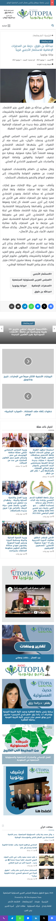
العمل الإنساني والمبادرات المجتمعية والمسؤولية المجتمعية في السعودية (28, 758)
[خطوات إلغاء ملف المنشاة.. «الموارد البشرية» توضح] (28, 396)
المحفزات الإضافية (41, 286)
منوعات (37, 901)
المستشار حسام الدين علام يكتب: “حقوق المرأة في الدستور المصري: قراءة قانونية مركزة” (20, 873)
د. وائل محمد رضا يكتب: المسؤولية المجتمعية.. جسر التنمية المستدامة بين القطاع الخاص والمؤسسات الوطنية (31, 836)
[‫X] (44, 306)
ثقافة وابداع (46, 906)
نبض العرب (28, 910)
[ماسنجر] (38, 306)
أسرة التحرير (9, 906)
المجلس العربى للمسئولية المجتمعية (31, 280)
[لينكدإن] (36, 918)
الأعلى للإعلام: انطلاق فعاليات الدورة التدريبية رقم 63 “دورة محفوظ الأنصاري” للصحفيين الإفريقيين (43, 543)
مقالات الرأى (20, 906)
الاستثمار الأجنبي (42, 274)
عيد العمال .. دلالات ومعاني (28, 658)
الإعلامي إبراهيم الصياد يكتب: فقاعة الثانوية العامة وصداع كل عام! (19, 846)
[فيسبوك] (51, 306)
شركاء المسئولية (33, 906)
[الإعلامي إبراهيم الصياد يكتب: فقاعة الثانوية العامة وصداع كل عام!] (46, 848)
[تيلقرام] (24, 306)
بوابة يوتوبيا (18, 286)
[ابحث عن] (52, 26)
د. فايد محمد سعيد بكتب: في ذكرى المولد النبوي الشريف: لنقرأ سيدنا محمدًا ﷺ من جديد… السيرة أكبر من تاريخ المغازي (20, 860)
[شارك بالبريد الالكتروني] (18, 306)
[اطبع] (11, 306)
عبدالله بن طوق (42, 291)
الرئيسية (48, 35)
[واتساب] (31, 306)
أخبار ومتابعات (38, 35)
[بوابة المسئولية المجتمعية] (28, 14)
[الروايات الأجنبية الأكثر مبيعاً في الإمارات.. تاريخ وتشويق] (28, 361)
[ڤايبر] (4, 918)
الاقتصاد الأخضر (14, 901)
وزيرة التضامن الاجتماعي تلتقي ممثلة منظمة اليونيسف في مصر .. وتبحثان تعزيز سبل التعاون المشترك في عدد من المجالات (14, 456)
